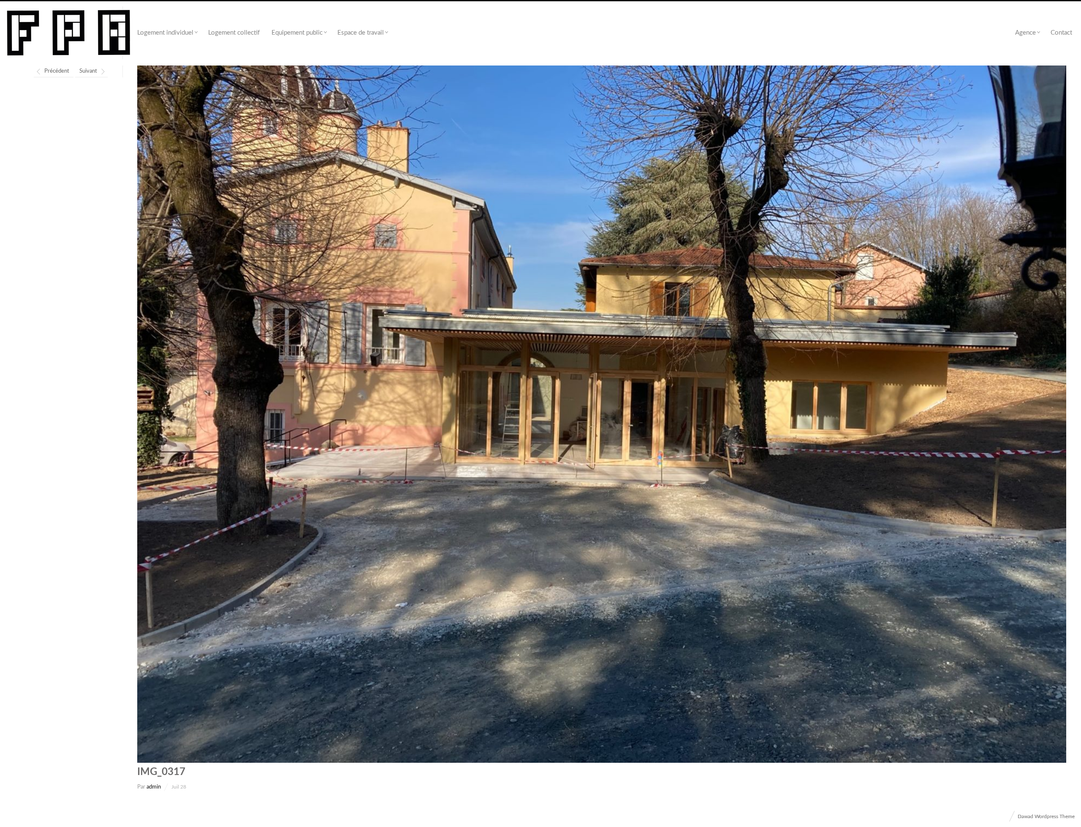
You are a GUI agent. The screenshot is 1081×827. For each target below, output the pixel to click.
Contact (1061, 33)
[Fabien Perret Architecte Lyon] (68, 33)
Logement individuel (165, 33)
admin (154, 787)
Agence (1025, 33)
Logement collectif (234, 33)
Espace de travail (360, 33)
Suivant (88, 71)
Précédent (56, 71)
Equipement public (297, 33)
